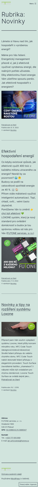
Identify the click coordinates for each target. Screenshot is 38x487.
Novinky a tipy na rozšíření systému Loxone (15, 309)
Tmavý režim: (25, 484)
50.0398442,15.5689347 (16, 430)
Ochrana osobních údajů (11, 474)
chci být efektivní (10, 213)
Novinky (13, 130)
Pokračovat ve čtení (8, 125)
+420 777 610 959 (12, 438)
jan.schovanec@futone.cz (18, 441)
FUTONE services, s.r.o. (20, 233)
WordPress (15, 479)
